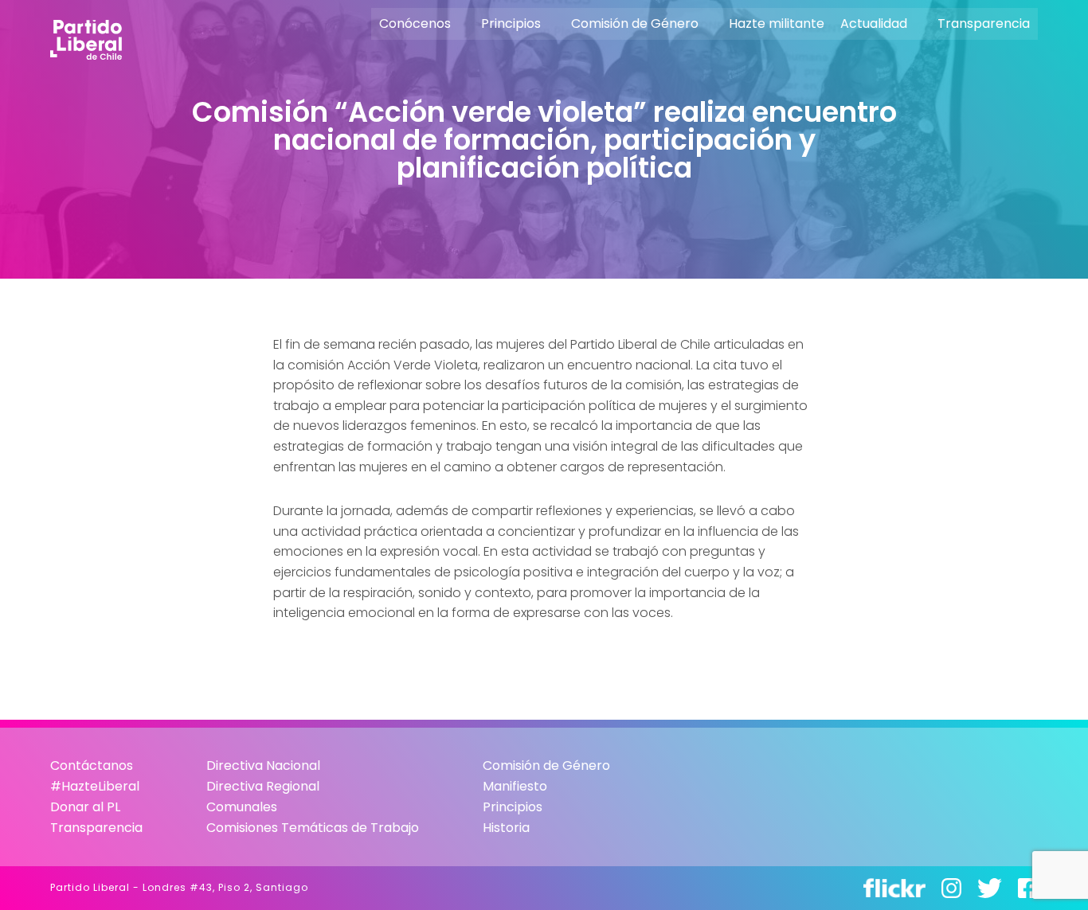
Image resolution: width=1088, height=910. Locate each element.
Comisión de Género (635, 23)
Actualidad (873, 23)
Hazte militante (776, 23)
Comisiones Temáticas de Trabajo (312, 827)
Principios (511, 23)
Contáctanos (91, 765)
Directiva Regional (262, 786)
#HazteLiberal (94, 786)
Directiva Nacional (263, 765)
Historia (506, 827)
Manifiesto (515, 786)
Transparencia (983, 23)
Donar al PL (85, 807)
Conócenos (415, 23)
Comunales (241, 807)
